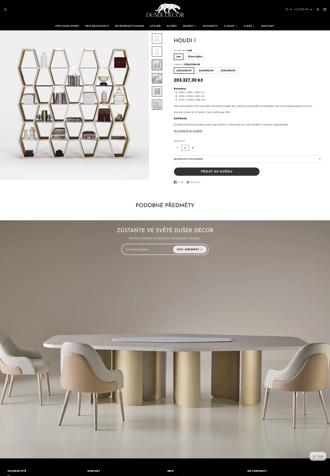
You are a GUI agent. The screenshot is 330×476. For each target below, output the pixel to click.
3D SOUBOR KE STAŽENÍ (188, 131)
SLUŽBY (172, 26)
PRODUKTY (210, 26)
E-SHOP (229, 26)
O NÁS (248, 26)
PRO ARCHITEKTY (97, 26)
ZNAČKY (188, 26)
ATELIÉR (155, 26)
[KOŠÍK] (324, 9)
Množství (179, 141)
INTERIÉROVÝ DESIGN (129, 26)
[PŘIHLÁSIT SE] (317, 9)
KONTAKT (268, 26)
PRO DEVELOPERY (67, 26)
